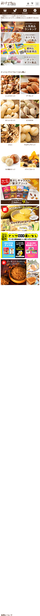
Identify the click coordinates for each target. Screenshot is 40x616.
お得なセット (15, 13)
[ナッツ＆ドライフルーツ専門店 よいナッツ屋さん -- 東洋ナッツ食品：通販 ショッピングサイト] (8, 5)
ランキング (5, 13)
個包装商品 (25, 13)
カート (32, 5)
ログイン (28, 5)
